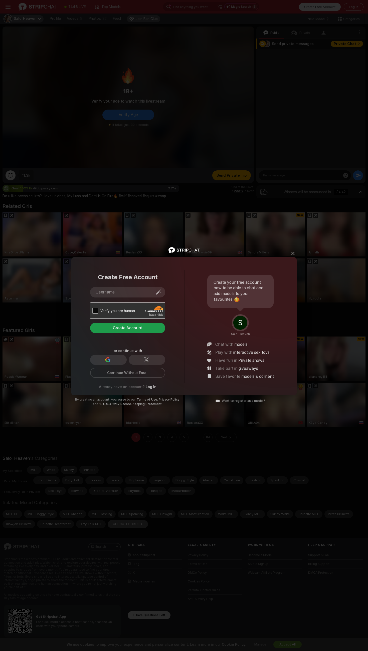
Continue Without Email (127, 373)
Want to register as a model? (243, 401)
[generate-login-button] (159, 292)
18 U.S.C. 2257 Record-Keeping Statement (130, 404)
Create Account (127, 328)
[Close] (293, 253)
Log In (151, 387)
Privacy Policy (169, 399)
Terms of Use (147, 399)
